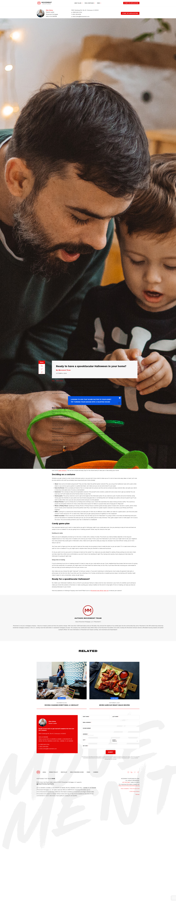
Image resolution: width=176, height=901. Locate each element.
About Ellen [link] (77, 3)
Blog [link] (53, 380)
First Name (86, 716)
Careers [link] (95, 772)
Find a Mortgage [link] (89, 3)
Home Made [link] (59, 380)
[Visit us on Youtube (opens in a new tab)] (134, 772)
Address (85, 734)
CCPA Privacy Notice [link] (134, 791)
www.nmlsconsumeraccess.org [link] (45, 791)
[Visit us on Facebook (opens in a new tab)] (138, 772)
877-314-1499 (126, 782)
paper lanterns (62, 470)
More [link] (98, 3)
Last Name (115, 716)
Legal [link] (44, 772)
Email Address (87, 722)
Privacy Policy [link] (53, 772)
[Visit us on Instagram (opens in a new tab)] (128, 772)
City (84, 739)
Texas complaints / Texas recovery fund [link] (130, 788)
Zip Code (85, 745)
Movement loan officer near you (99, 590)
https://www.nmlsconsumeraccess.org (129, 785)
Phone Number (87, 728)
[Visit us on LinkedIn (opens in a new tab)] (131, 772)
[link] (44, 3)
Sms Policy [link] (64, 772)
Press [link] (88, 772)
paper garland (131, 468)
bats (98, 468)
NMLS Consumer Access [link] (77, 772)
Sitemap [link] (137, 794)
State (114, 739)
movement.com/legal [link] (80, 791)
